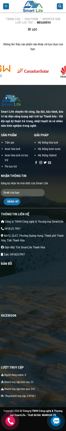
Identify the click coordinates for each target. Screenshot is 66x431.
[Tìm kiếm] (60, 6)
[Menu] (6, 6)
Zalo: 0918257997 (14, 254)
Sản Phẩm (31, 19)
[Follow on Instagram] (40, 162)
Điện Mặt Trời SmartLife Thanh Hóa (24, 247)
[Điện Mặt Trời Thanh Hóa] (33, 6)
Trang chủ (13, 19)
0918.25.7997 (12, 228)
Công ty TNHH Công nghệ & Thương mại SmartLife (33, 221)
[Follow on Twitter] (45, 162)
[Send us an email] (49, 162)
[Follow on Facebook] (36, 162)
